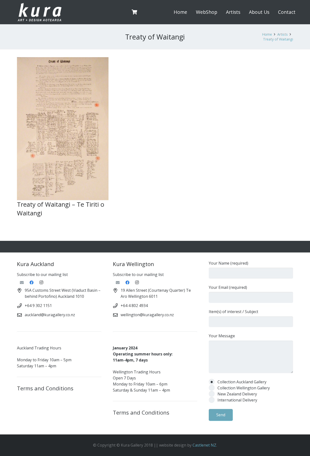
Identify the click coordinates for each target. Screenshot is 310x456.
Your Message (222, 335)
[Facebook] (31, 282)
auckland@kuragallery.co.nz (50, 314)
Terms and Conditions (45, 388)
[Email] (22, 282)
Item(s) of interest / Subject (233, 311)
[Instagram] (41, 282)
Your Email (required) (228, 287)
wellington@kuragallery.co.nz (147, 314)
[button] (220, 12)
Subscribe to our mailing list (42, 274)
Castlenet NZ (204, 445)
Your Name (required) (228, 263)
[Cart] (134, 12)
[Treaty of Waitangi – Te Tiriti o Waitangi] (62, 128)
